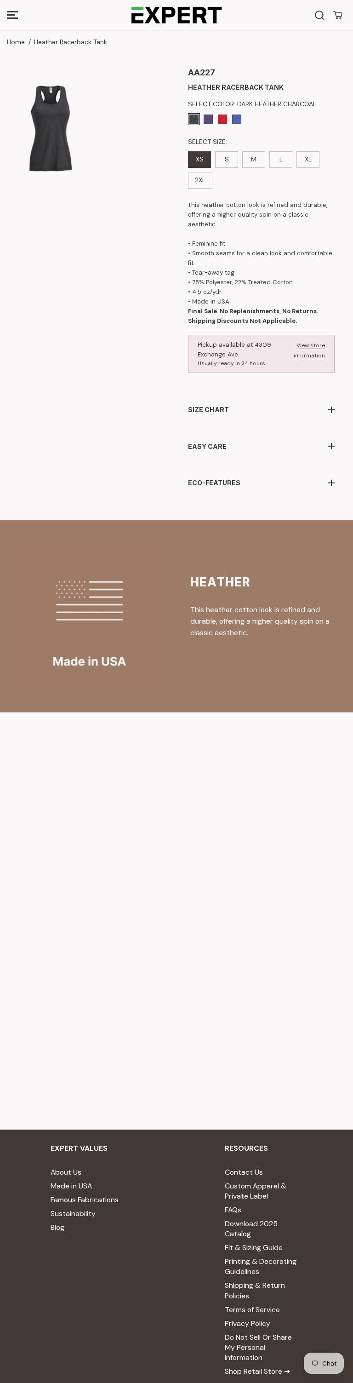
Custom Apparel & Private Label (255, 1191)
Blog (57, 1227)
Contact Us (244, 1172)
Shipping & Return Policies (255, 1290)
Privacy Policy (247, 1323)
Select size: (207, 142)
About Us (66, 1172)
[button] (12, 15)
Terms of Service (252, 1309)
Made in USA (71, 1186)
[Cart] (338, 15)
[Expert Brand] (176, 15)
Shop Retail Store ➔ (257, 1371)
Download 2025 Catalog (251, 1229)
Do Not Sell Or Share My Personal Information (258, 1347)
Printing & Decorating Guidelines (260, 1266)
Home (16, 42)
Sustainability (73, 1213)
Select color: (252, 104)
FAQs (233, 1210)
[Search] (319, 15)
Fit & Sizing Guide (254, 1247)
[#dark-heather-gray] (49, 129)
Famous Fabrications (85, 1200)
